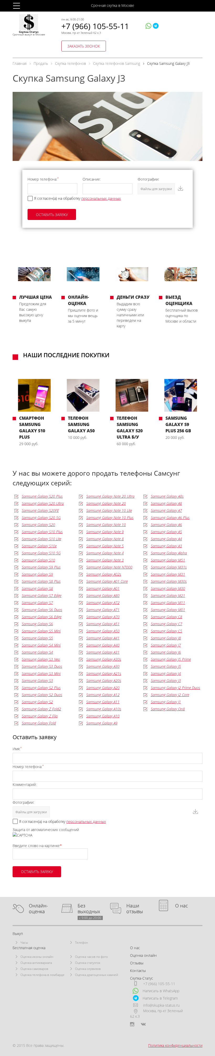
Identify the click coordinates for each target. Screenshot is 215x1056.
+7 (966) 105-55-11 (95, 26)
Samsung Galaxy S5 (37, 637)
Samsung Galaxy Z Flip (40, 715)
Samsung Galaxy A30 (103, 666)
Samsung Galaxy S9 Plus (41, 567)
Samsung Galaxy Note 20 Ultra (110, 496)
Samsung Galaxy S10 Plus (42, 531)
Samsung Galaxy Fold (39, 723)
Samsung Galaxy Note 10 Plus (109, 517)
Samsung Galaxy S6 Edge (41, 616)
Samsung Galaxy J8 (166, 637)
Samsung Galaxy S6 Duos (42, 609)
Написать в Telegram (160, 998)
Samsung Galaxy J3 (166, 680)
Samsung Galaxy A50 (103, 630)
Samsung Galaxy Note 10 (106, 524)
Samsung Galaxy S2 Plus (41, 687)
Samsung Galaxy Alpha (169, 552)
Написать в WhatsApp (161, 990)
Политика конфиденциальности (175, 1045)
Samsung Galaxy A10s (103, 708)
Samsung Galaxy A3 (166, 545)
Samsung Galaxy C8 (166, 616)
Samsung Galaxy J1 (166, 701)
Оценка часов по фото (91, 956)
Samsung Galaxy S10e (39, 545)
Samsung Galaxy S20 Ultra (43, 503)
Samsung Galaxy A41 (103, 637)
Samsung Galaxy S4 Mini (41, 645)
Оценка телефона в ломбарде (42, 975)
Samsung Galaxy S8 (37, 588)
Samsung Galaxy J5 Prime (171, 659)
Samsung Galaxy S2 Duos (42, 694)
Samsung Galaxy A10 (103, 715)
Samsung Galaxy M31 (168, 574)
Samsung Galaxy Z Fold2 (41, 708)
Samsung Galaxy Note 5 (105, 545)
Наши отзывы (134, 909)
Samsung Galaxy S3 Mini (41, 673)
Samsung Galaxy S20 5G (41, 517)
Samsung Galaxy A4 (166, 538)
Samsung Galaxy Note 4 (105, 552)
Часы (24, 942)
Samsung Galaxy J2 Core (170, 694)
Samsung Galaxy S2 (37, 701)
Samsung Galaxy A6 (166, 524)
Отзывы (136, 962)
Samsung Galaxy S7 (37, 602)
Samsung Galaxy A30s (103, 659)
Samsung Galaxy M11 (168, 602)
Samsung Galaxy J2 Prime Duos (175, 687)
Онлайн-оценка (38, 909)
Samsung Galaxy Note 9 (105, 531)
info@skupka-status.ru (161, 1005)
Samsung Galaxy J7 (166, 645)
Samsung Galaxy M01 (168, 609)
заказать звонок (83, 46)
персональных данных (101, 198)
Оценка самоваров (34, 968)
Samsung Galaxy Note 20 (106, 503)
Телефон (81, 942)
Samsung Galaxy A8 (166, 503)
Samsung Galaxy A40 (103, 645)
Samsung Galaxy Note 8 (105, 538)
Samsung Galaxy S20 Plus (42, 496)
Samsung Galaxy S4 (37, 652)
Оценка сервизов (88, 968)
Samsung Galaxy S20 (38, 524)
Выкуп (18, 933)
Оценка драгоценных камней (96, 975)
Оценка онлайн (143, 955)
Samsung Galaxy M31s (169, 567)
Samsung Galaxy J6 (166, 652)
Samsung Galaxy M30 (168, 588)
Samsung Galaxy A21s (103, 673)
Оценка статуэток (87, 962)
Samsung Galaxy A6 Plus (170, 517)
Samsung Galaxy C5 (166, 630)
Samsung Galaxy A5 (166, 531)
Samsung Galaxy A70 (103, 616)
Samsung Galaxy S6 (37, 623)
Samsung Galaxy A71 (103, 609)
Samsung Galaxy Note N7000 (109, 567)
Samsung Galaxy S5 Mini (41, 630)
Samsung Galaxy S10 (38, 560)
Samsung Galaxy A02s (103, 574)
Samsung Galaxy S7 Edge (41, 595)
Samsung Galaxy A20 (103, 687)
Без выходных (89, 909)
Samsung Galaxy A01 (103, 588)
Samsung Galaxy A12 (103, 694)
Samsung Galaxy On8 (168, 708)
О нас (181, 906)
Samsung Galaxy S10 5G (41, 552)
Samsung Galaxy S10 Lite (41, 538)
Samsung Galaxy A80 (103, 595)
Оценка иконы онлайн (36, 956)
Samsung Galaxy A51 (103, 623)
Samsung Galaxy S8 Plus (41, 581)
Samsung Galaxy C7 (166, 623)
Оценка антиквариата (36, 962)
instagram (132, 1024)
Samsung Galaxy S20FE (40, 510)
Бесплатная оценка (29, 947)
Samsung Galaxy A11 (103, 701)
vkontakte (143, 1024)
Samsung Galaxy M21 (168, 595)
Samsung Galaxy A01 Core (107, 581)
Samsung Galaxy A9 (101, 723)
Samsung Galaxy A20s (103, 680)
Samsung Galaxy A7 (166, 510)
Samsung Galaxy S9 (37, 574)
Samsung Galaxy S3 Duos (42, 666)
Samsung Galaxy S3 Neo (41, 659)
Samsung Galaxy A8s (167, 496)
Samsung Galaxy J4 (166, 673)
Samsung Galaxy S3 (37, 680)
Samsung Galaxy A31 (103, 652)
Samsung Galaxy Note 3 (105, 560)
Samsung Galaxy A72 (103, 602)
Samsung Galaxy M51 (168, 560)
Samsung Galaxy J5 (166, 666)
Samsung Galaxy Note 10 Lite (109, 510)
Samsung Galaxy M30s (169, 581)
